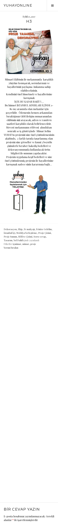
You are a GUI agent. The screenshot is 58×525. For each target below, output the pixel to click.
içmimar (17, 244)
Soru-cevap (40, 236)
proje (33, 244)
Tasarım (8, 240)
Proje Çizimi (44, 233)
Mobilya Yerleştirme (26, 233)
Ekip (20, 229)
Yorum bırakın (11, 247)
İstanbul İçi (9, 233)
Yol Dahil (18, 240)
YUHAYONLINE (18, 5)
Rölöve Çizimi (25, 236)
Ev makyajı (29, 229)
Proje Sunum (10, 236)
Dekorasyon (10, 229)
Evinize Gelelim (44, 229)
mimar (25, 244)
